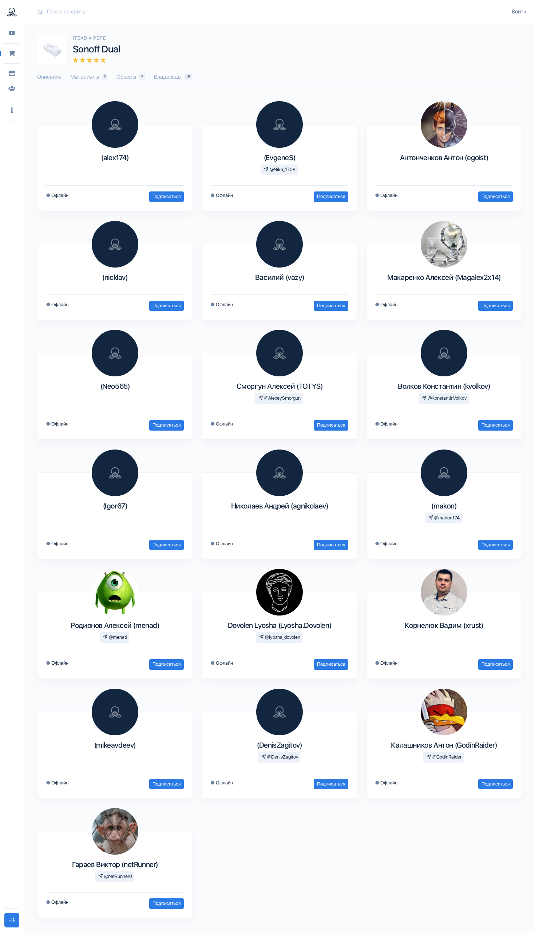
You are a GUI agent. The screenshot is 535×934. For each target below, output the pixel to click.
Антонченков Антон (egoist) (444, 157)
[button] (12, 110)
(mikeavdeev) (115, 745)
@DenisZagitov (282, 757)
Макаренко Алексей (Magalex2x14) (444, 277)
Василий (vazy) (279, 277)
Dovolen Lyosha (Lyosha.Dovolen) (280, 625)
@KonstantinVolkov (447, 398)
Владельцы (172, 77)
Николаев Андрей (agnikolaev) (279, 506)
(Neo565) (115, 386)
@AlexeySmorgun (282, 398)
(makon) (443, 506)
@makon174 (446, 518)
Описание (49, 77)
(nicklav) (114, 277)
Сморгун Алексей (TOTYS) (280, 386)
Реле (99, 38)
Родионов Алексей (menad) (115, 625)
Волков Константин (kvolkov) (444, 386)
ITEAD (81, 38)
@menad (117, 637)
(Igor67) (115, 506)
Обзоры (129, 77)
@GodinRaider (446, 757)
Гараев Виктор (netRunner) (115, 864)
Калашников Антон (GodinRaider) (444, 745)
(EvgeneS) (279, 157)
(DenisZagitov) (279, 745)
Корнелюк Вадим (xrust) (444, 625)
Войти (519, 11)
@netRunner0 (117, 876)
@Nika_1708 (282, 169)
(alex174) (114, 157)
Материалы (88, 77)
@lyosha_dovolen (282, 637)
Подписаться (166, 196)
